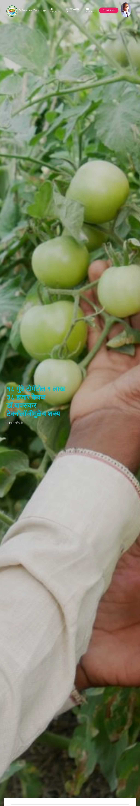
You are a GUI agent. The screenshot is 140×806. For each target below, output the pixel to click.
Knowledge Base (72, 10)
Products (54, 10)
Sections (90, 10)
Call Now (108, 10)
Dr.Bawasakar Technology (32, 10)
